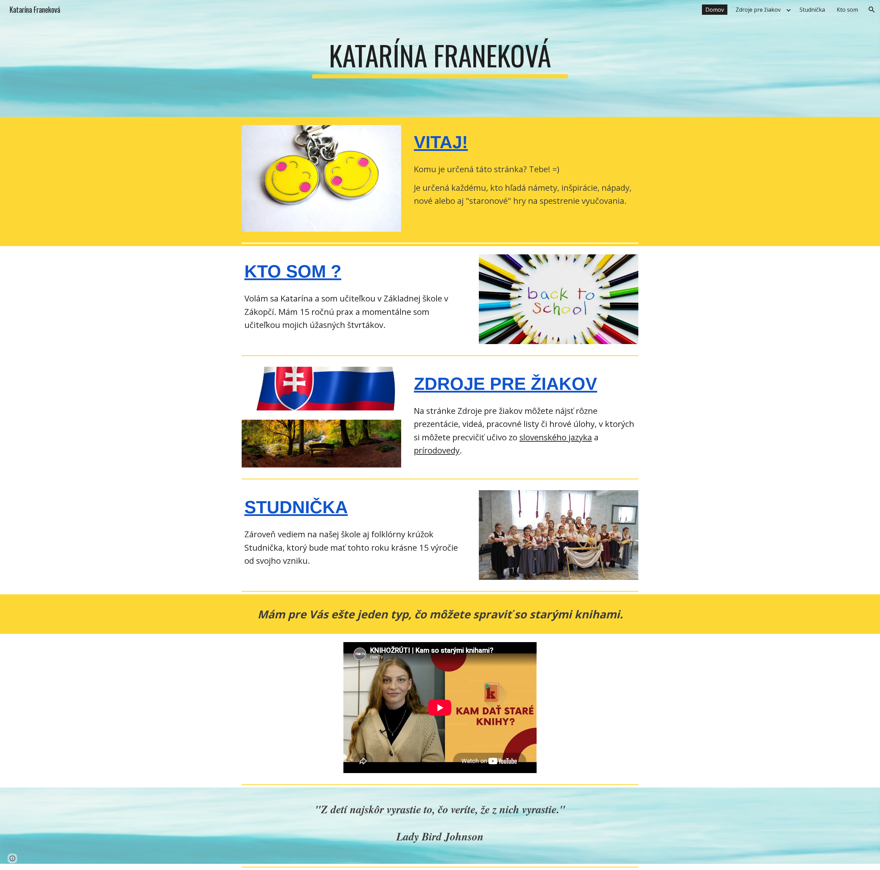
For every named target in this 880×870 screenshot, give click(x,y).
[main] (440, 58)
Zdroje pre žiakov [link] (758, 9)
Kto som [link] (847, 9)
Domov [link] (714, 9)
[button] (872, 9)
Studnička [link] (812, 9)
